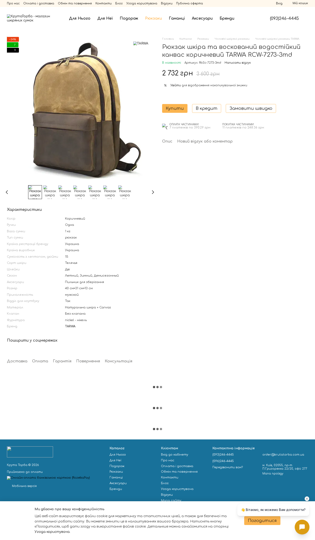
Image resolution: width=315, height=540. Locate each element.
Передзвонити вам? (227, 467)
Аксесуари (202, 18)
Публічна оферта (189, 3)
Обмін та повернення (75, 3)
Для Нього (79, 18)
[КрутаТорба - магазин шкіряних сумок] (30, 451)
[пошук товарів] (246, 18)
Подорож (129, 18)
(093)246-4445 (284, 18)
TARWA (70, 326)
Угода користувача (141, 3)
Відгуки (166, 3)
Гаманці (177, 18)
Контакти (103, 3)
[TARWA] (140, 43)
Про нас (13, 3)
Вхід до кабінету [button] (174, 454)
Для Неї (105, 18)
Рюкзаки (153, 18)
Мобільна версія (24, 486)
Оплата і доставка (38, 3)
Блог (119, 3)
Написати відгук (238, 62)
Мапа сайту (171, 500)
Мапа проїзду (272, 473)
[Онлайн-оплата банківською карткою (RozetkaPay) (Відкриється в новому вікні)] (48, 477)
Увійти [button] (175, 85)
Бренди (227, 18)
